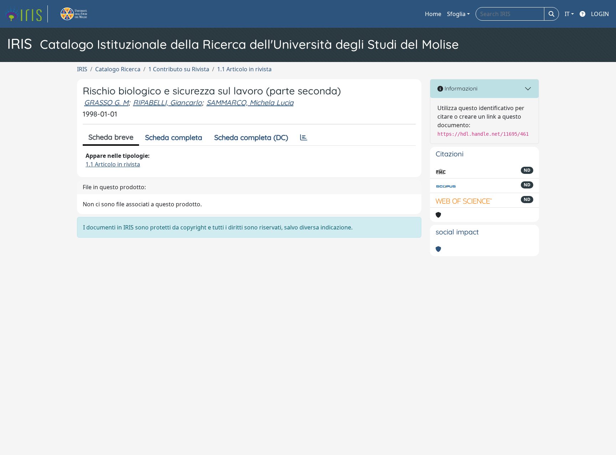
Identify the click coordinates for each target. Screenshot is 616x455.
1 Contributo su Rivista (178, 69)
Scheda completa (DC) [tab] (251, 137)
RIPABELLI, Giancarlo (167, 102)
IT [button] (567, 14)
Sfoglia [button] (456, 14)
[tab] (303, 137)
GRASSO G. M (106, 102)
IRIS (82, 69)
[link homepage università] (82, 13)
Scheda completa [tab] (173, 137)
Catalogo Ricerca (117, 69)
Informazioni (460, 88)
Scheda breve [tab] (110, 137)
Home (433, 14)
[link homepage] (26, 13)
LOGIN (600, 14)
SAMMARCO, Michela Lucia (249, 102)
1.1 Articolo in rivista (244, 69)
